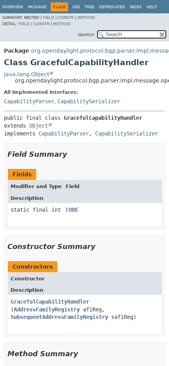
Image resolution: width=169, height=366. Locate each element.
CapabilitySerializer (88, 101)
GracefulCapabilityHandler (50, 301)
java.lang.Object (26, 74)
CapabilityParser (29, 101)
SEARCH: (86, 35)
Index (136, 7)
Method (86, 17)
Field (48, 17)
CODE (72, 210)
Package (37, 7)
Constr (66, 17)
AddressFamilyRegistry (47, 309)
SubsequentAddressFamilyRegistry (59, 317)
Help (152, 7)
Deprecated (112, 7)
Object (38, 126)
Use (76, 7)
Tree (89, 7)
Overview (12, 7)
